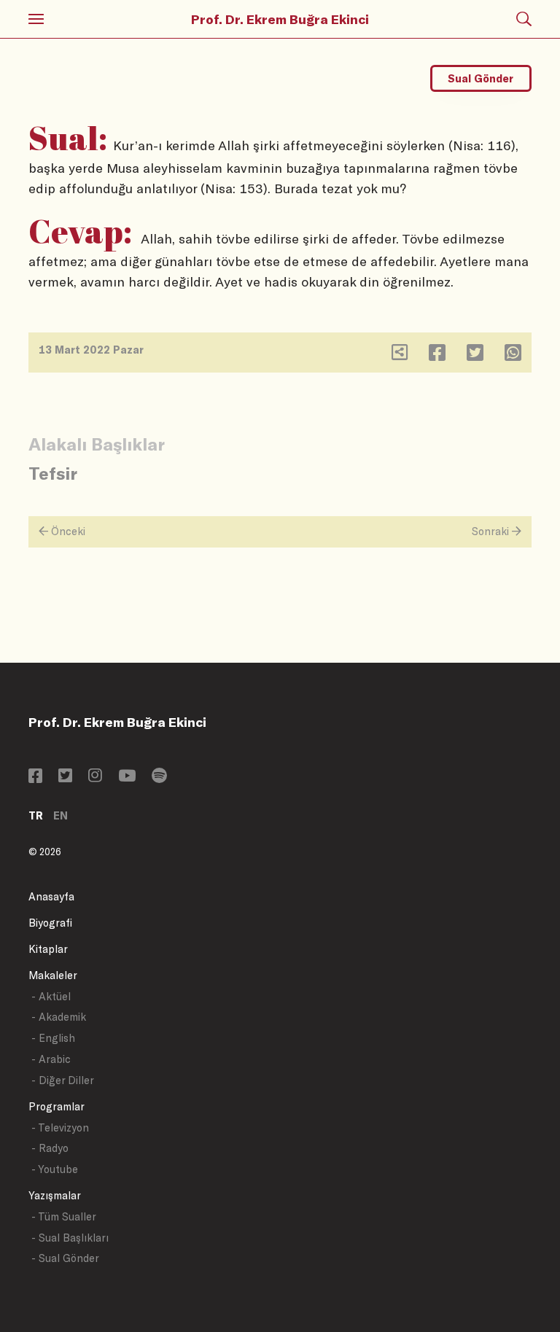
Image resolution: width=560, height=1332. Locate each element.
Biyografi (50, 922)
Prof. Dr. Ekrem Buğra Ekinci (280, 19)
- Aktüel (51, 996)
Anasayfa (51, 896)
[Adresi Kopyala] (400, 355)
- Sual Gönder (65, 1258)
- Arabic (51, 1059)
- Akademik (58, 1016)
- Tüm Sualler (63, 1216)
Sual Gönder (480, 78)
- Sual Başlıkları (70, 1237)
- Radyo (50, 1148)
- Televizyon (60, 1127)
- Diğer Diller (62, 1080)
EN (60, 815)
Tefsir (52, 472)
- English (53, 1038)
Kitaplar (48, 949)
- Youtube (54, 1169)
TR (35, 815)
